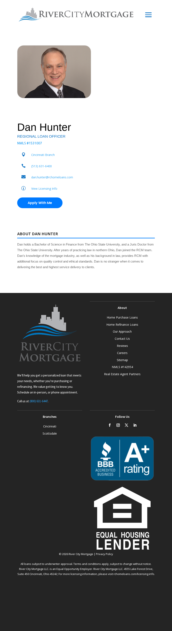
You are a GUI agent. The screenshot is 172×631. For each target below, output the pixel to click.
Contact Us (122, 339)
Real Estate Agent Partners (122, 374)
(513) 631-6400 (41, 166)
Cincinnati (49, 426)
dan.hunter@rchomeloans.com (52, 177)
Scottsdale (50, 433)
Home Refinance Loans (122, 325)
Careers (122, 353)
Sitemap (122, 360)
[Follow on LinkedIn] (135, 425)
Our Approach (122, 331)
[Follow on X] (126, 425)
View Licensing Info (44, 189)
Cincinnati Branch (43, 155)
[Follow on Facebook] (109, 425)
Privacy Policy (104, 554)
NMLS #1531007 (29, 143)
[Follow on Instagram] (118, 425)
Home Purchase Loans (122, 317)
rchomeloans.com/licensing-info (133, 574)
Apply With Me (40, 202)
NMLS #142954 (122, 367)
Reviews (122, 346)
